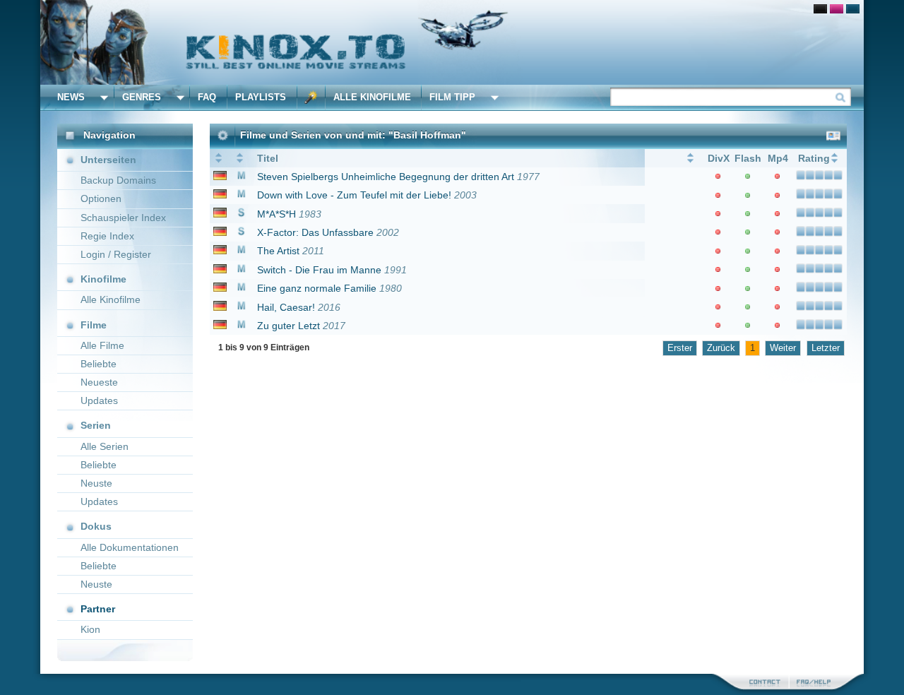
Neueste (99, 382)
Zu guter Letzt (288, 325)
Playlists (260, 97)
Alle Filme (102, 345)
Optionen (101, 198)
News (71, 97)
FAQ (207, 97)
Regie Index (107, 236)
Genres (141, 97)
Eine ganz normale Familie (316, 288)
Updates (99, 400)
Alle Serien (105, 446)
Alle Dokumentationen (130, 547)
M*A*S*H (276, 214)
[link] (452, 42)
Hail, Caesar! (286, 307)
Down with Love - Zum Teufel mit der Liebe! (354, 195)
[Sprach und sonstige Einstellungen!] (311, 97)
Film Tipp (452, 97)
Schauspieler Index (123, 217)
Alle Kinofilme (372, 97)
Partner (98, 608)
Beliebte (99, 363)
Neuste (96, 483)
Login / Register (116, 254)
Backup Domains (118, 180)
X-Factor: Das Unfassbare (315, 232)
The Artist (278, 250)
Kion (90, 629)
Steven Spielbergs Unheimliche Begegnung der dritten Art (385, 176)
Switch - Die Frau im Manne (319, 269)
